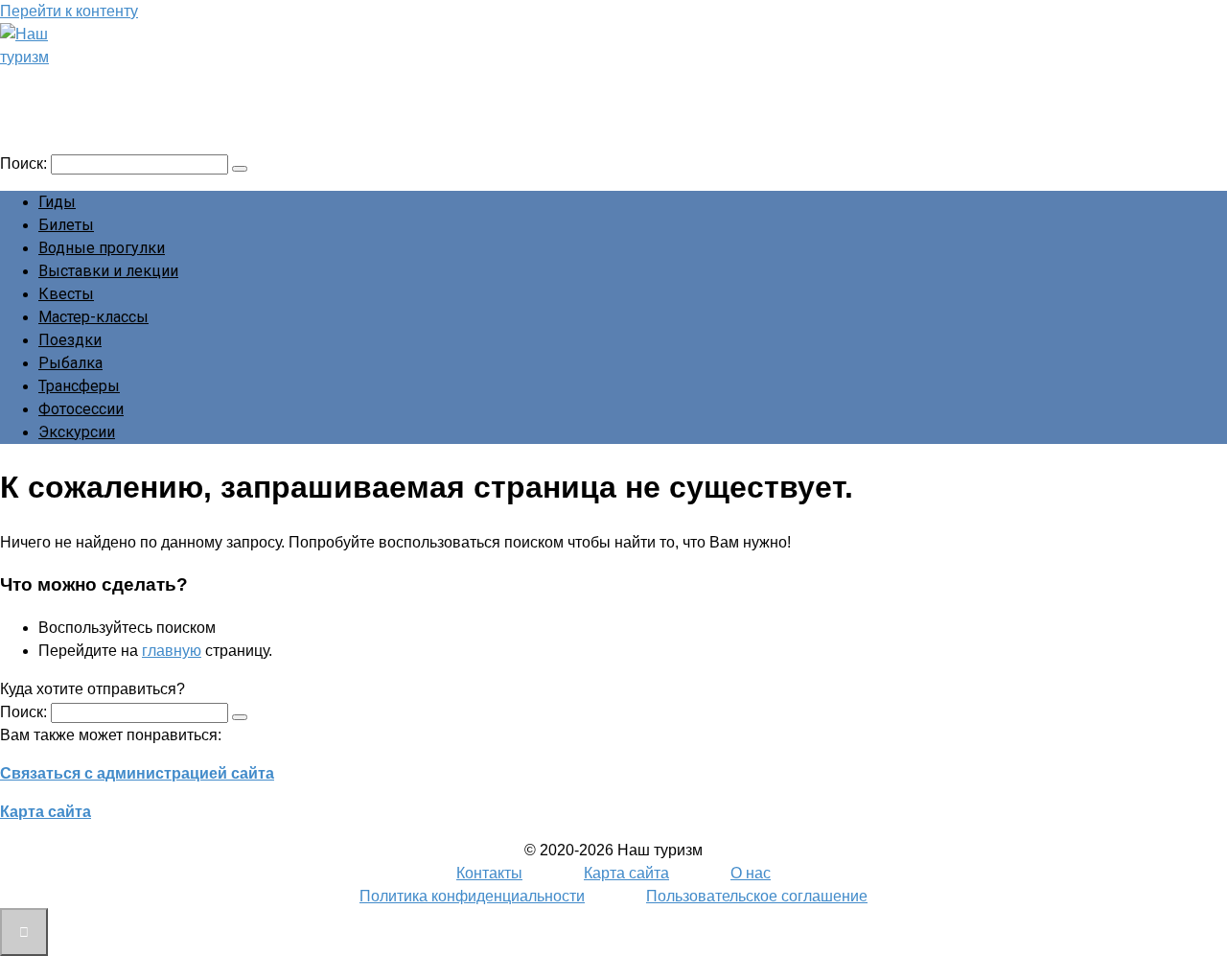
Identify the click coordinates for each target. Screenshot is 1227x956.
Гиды (57, 202)
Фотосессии (81, 409)
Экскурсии (76, 432)
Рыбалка (70, 363)
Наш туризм (89, 83)
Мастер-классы (93, 317)
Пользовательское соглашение (757, 896)
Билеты (66, 225)
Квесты (66, 294)
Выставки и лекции (108, 271)
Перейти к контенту (69, 11)
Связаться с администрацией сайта (137, 773)
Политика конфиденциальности (472, 896)
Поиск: (25, 163)
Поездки (70, 340)
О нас (750, 873)
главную (171, 650)
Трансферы (79, 386)
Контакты (489, 873)
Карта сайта (45, 812)
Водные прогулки (101, 248)
